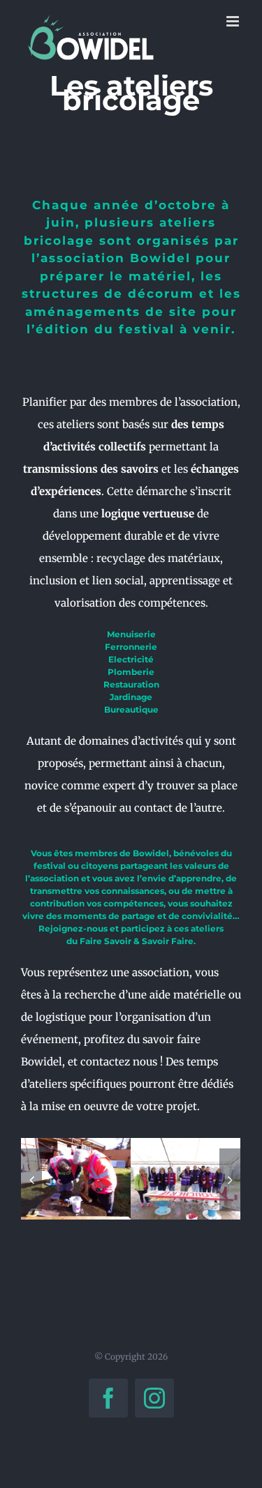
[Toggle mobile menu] (233, 21)
